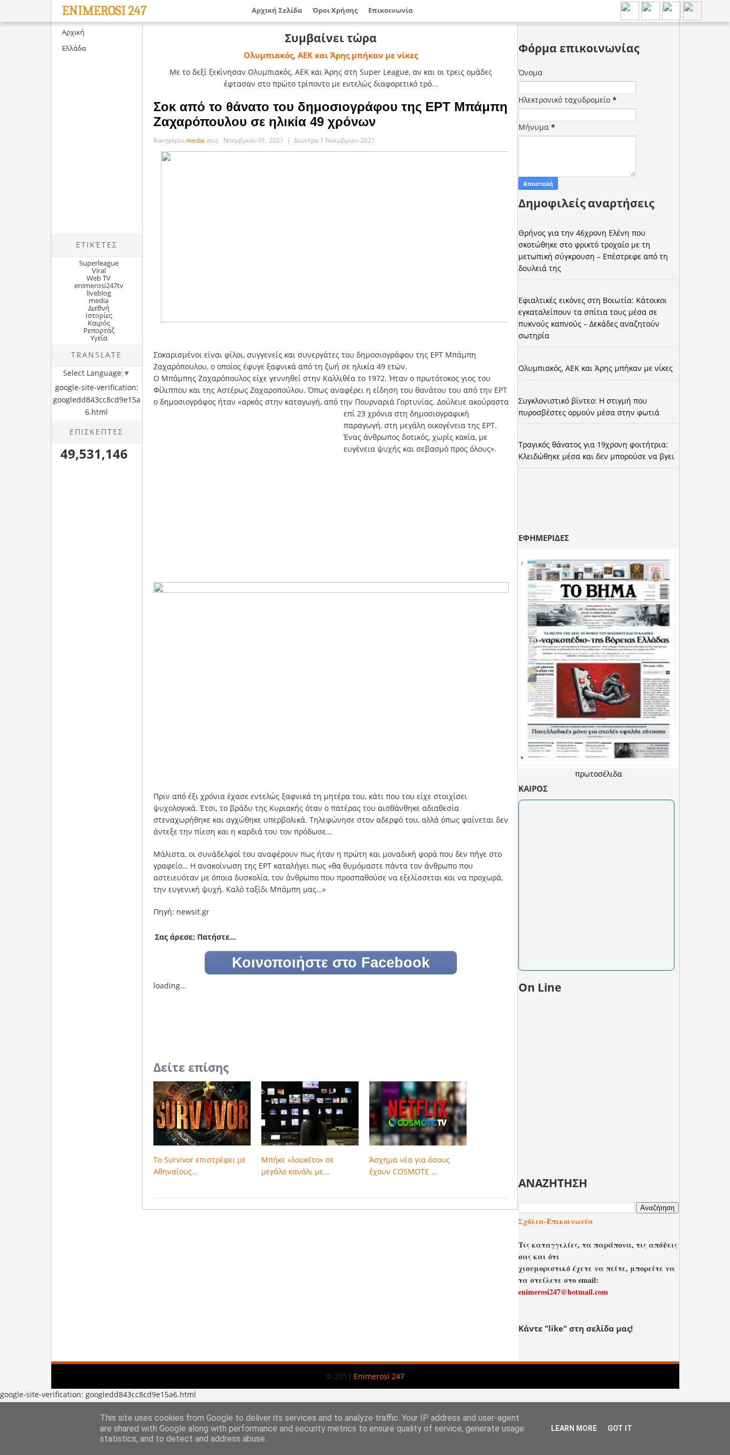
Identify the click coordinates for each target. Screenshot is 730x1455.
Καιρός (99, 323)
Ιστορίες (99, 315)
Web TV (99, 278)
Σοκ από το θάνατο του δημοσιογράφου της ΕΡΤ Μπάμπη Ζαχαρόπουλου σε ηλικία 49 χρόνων (330, 114)
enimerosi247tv (98, 285)
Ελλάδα (74, 48)
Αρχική (73, 32)
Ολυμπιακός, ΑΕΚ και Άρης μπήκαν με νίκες (331, 55)
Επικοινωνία (390, 10)
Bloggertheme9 (70, 1385)
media (98, 300)
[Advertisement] (141, 153)
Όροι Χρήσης (335, 10)
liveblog (99, 293)
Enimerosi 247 (104, 10)
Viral (99, 270)
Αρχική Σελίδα (277, 10)
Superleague (99, 263)
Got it (620, 1428)
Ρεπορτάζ (98, 330)
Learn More (574, 1428)
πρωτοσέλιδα (598, 774)
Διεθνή (99, 308)
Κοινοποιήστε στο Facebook (331, 963)
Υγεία (98, 338)
